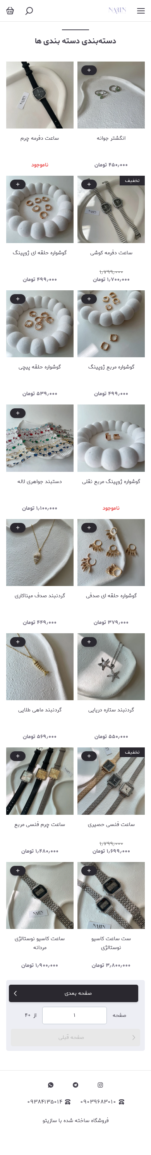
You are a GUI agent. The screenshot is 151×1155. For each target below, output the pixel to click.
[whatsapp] (50, 1085)
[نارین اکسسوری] (117, 10)
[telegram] (75, 1085)
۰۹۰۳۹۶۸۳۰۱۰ (98, 1102)
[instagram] (100, 1085)
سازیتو (50, 1120)
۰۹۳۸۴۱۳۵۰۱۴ (44, 1102)
